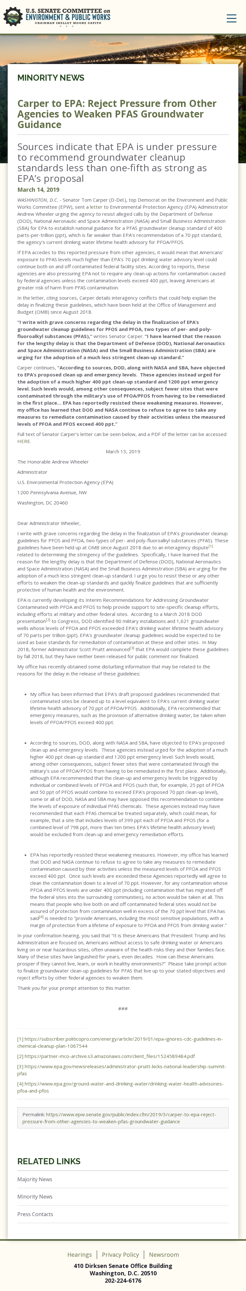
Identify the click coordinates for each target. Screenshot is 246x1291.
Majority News (34, 1179)
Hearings (79, 1254)
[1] (20, 1039)
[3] (20, 1066)
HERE (23, 441)
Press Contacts (35, 1214)
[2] (20, 1056)
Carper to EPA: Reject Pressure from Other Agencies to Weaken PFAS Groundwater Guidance (117, 114)
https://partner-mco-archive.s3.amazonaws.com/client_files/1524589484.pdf (110, 1056)
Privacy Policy (120, 1254)
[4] (20, 1083)
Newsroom (164, 1254)
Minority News (50, 78)
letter (96, 207)
